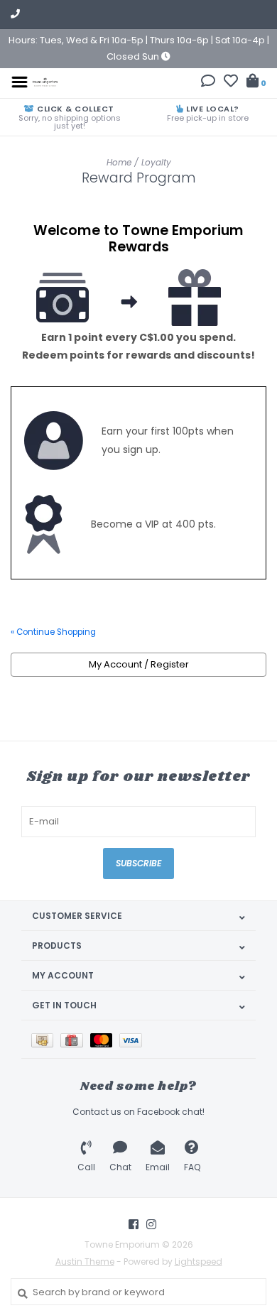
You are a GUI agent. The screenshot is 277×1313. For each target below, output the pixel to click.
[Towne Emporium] (45, 81)
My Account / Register (139, 664)
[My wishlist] (231, 82)
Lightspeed (198, 1261)
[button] (208, 82)
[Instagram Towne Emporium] (151, 1224)
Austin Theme (84, 1261)
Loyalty (156, 162)
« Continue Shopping (53, 632)
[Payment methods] (45, 1039)
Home (119, 162)
